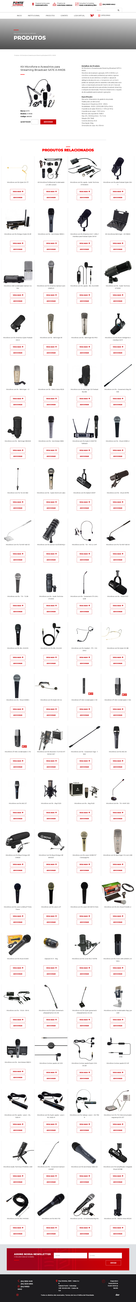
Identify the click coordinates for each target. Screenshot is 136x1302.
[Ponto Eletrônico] (19, 4)
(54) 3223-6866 (27, 1284)
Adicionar (48, 122)
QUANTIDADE (25, 122)
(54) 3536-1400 (27, 1281)
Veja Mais (17, 191)
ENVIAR (113, 1263)
